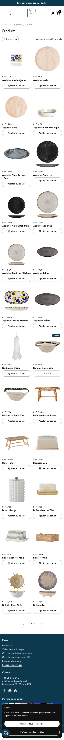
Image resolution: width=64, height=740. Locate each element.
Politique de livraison (12, 664)
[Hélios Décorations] (31, 13)
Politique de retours (11, 661)
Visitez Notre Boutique (13, 649)
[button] (9, 13)
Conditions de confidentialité (16, 657)
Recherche (7, 645)
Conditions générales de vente (17, 653)
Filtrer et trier (10, 39)
